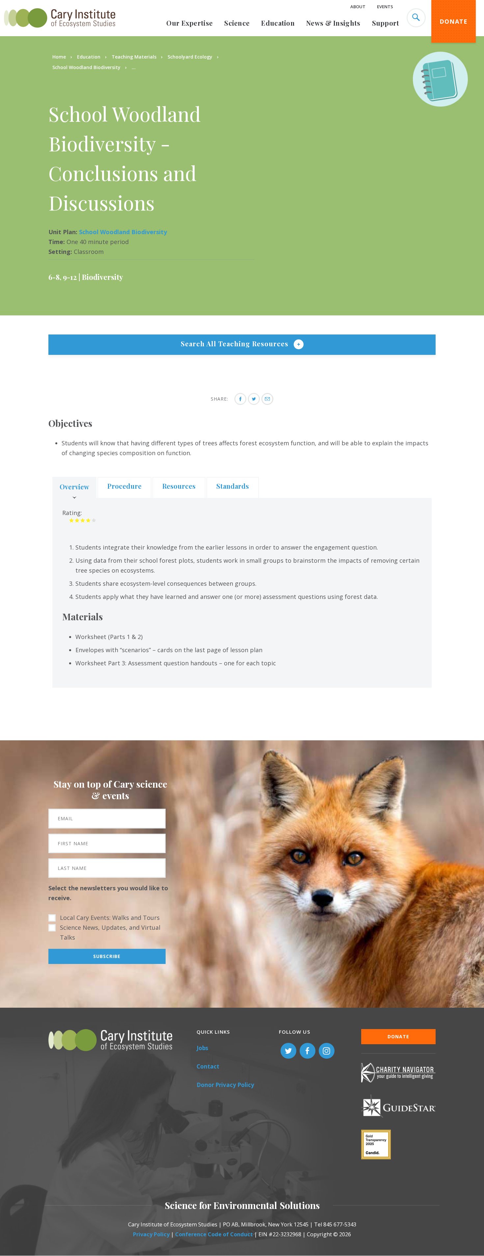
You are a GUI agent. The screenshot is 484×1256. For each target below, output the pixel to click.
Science (237, 22)
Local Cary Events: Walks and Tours (110, 918)
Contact (208, 1066)
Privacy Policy (151, 1234)
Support (385, 22)
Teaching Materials (134, 57)
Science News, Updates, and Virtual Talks (110, 932)
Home (59, 57)
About (357, 7)
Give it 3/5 (83, 520)
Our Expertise (189, 22)
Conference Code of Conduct (214, 1234)
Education (278, 22)
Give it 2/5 (77, 520)
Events (385, 7)
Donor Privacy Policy (225, 1085)
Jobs (202, 1048)
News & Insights (333, 22)
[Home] (59, 31)
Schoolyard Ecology (190, 57)
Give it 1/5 (71, 520)
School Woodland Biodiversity (86, 67)
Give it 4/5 (88, 520)
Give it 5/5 (94, 520)
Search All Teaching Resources (235, 343)
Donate (454, 21)
